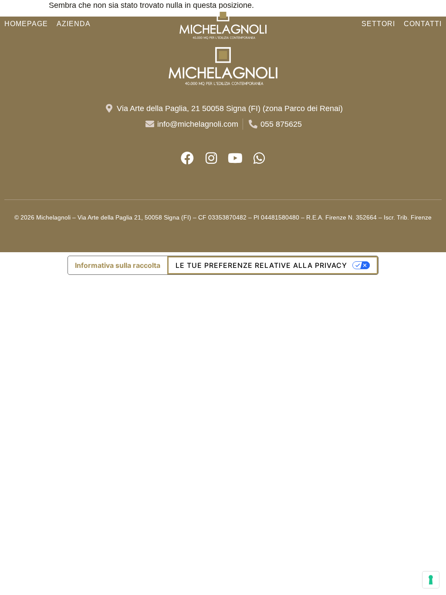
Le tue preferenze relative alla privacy (261, 265)
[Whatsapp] (259, 158)
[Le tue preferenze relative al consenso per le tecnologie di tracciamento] (430, 579)
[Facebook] (187, 158)
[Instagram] (211, 158)
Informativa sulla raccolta (117, 265)
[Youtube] (235, 158)
